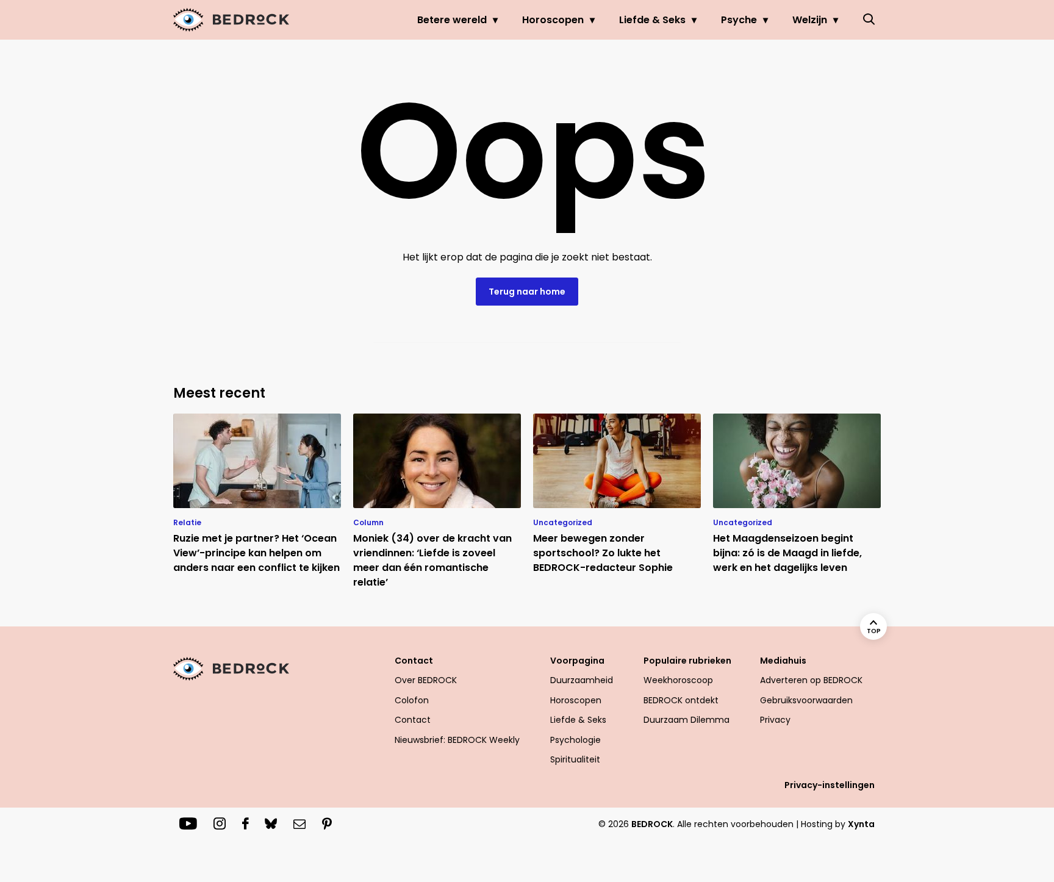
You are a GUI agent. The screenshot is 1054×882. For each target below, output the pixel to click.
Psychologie (575, 740)
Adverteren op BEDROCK (811, 680)
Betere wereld (452, 20)
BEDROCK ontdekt (681, 700)
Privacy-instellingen (829, 785)
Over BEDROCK (426, 680)
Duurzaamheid (581, 680)
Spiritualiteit (575, 759)
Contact (413, 720)
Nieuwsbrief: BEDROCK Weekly (457, 740)
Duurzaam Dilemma (687, 720)
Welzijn (809, 20)
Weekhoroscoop (678, 680)
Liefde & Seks (652, 20)
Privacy (775, 720)
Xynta (861, 824)
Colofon (412, 700)
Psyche (739, 20)
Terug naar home (527, 291)
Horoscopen (553, 20)
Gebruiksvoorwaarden (806, 700)
